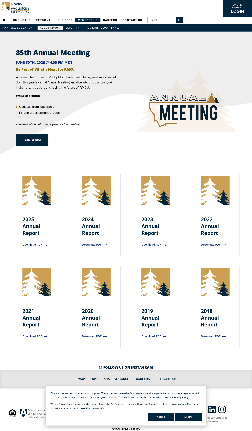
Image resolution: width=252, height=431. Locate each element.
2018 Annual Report (210, 317)
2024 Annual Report (91, 226)
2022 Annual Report (210, 226)
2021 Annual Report (31, 317)
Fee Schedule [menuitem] (167, 379)
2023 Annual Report (150, 226)
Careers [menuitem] (143, 379)
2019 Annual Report (150, 317)
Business (65, 20)
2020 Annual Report (91, 317)
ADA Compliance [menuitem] (116, 379)
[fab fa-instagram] (222, 411)
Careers (110, 20)
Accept (161, 416)
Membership (88, 20)
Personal (44, 20)
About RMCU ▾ (50, 28)
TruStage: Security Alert (103, 28)
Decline (188, 416)
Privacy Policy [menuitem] (85, 379)
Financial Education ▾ (19, 28)
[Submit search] (179, 20)
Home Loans (21, 20)
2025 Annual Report (31, 226)
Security (72, 28)
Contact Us (132, 20)
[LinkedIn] (213, 411)
